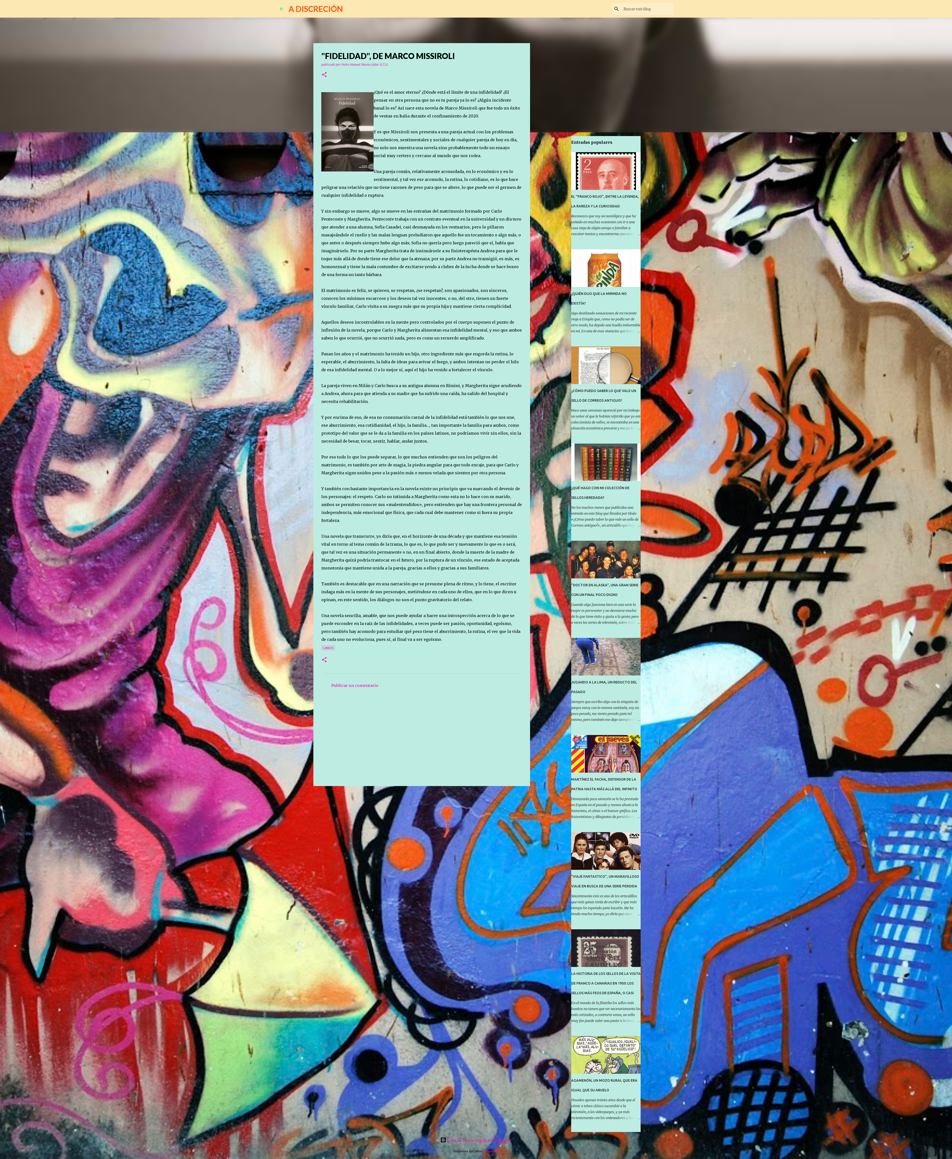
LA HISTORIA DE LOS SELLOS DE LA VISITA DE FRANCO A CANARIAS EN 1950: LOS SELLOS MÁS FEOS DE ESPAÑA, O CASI (606, 983)
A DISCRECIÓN (316, 9)
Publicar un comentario (354, 685)
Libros (328, 648)
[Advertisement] (421, 739)
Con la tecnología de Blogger (479, 1140)
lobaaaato (491, 1151)
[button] (324, 75)
